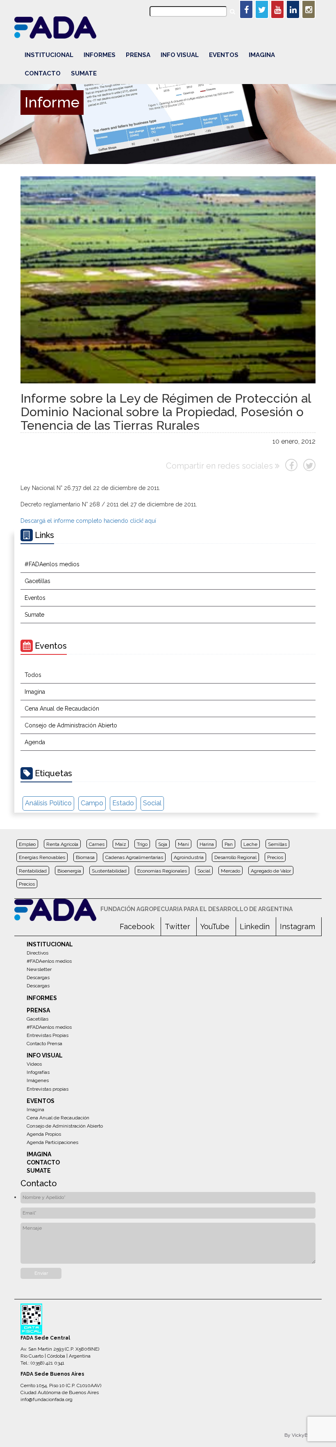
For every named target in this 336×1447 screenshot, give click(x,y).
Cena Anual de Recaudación (62, 708)
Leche (250, 844)
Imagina (262, 55)
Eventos (223, 55)
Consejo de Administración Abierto (71, 725)
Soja (162, 844)
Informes (100, 55)
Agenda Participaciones (52, 1142)
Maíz (120, 844)
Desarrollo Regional (235, 857)
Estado (123, 803)
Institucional (49, 55)
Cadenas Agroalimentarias (134, 857)
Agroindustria (189, 857)
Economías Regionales (162, 871)
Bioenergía (69, 871)
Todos (33, 675)
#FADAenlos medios (52, 564)
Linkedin (255, 926)
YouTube (214, 926)
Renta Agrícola (62, 844)
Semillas (277, 844)
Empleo (27, 844)
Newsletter (39, 969)
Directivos (37, 953)
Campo (92, 803)
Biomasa (85, 857)
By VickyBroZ (300, 1435)
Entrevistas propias (47, 1089)
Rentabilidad (33, 871)
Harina (207, 844)
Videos (34, 1064)
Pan (229, 844)
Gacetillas (37, 581)
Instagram (297, 926)
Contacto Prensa (44, 1043)
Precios (275, 857)
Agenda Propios (44, 1134)
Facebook (137, 926)
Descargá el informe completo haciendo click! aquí (88, 520)
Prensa (138, 55)
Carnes (96, 844)
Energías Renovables (42, 857)
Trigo (142, 844)
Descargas (38, 977)
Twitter (177, 926)
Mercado (230, 871)
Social (152, 803)
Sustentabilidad (109, 871)
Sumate (84, 73)
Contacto (43, 73)
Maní (183, 844)
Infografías (38, 1072)
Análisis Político (48, 803)
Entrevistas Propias (47, 1035)
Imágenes (38, 1080)
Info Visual (180, 55)
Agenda (35, 742)
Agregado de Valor (271, 871)
